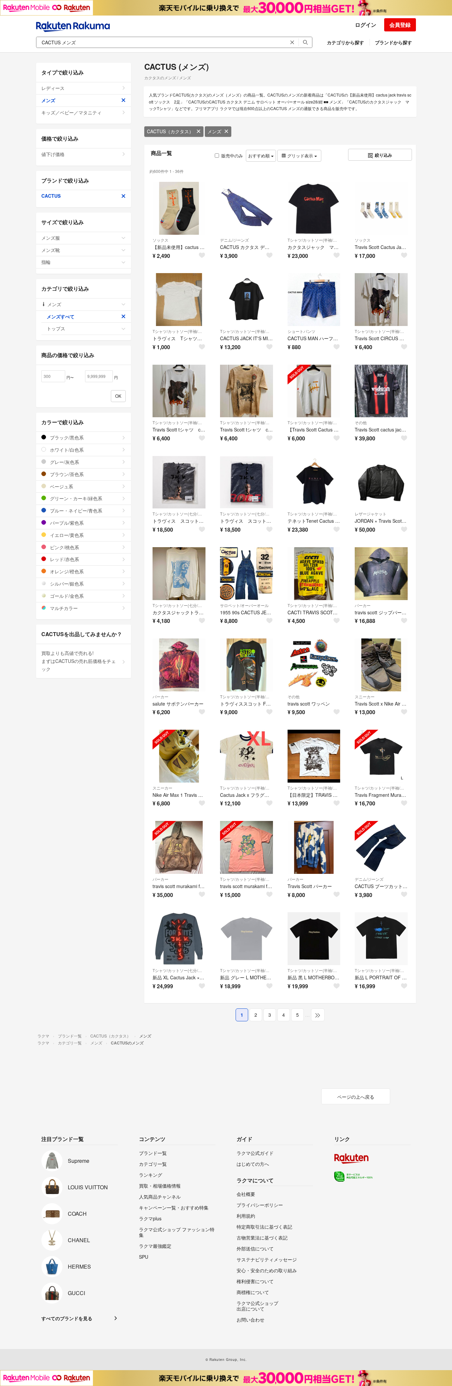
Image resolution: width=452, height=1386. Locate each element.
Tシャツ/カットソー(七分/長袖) (179, 513)
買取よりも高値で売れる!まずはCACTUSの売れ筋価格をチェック (78, 661)
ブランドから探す (393, 42)
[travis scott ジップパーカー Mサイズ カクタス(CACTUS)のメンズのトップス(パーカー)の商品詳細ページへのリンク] (381, 573)
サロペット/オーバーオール (244, 605)
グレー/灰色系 (64, 462)
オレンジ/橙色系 (66, 571)
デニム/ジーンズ (234, 240)
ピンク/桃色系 (64, 547)
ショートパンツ (301, 331)
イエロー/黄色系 (66, 535)
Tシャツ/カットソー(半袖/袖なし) (314, 240)
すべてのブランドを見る (66, 1318)
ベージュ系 (61, 486)
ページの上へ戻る (355, 1096)
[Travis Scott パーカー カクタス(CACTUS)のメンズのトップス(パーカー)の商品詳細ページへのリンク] (314, 847)
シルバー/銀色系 (66, 583)
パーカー (363, 605)
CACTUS (51, 195)
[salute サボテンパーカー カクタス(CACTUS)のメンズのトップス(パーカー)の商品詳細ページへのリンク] (179, 664)
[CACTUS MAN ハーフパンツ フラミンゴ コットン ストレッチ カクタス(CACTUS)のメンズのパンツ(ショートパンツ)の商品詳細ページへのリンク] (314, 299)
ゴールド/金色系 (66, 595)
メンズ (214, 131)
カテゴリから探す (345, 42)
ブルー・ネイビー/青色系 (75, 510)
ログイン (365, 24)
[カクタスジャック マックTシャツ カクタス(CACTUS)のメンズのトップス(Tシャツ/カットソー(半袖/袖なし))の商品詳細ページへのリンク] (314, 208)
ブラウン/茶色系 (66, 474)
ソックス (160, 240)
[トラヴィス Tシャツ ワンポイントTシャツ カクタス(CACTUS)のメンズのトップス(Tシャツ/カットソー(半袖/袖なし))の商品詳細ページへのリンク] (179, 299)
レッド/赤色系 (64, 559)
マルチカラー (63, 608)
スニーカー (365, 696)
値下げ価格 (53, 154)
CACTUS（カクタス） (170, 131)
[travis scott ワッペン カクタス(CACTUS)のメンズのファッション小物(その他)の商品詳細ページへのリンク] (314, 664)
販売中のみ (232, 155)
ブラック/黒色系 (66, 437)
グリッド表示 (300, 155)
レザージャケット (370, 513)
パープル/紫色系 (66, 522)
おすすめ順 (259, 155)
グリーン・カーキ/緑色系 (75, 498)
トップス (56, 328)
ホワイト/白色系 (66, 449)
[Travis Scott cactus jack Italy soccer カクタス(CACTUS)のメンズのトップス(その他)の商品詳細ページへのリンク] (381, 391)
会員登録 (400, 24)
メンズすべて (60, 316)
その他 (361, 422)
